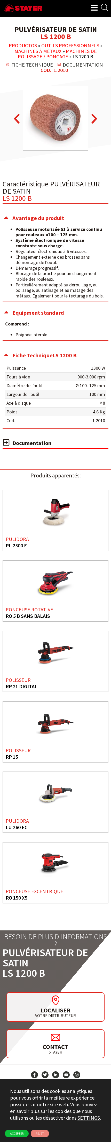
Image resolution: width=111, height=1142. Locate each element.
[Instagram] (76, 1074)
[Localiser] (55, 1000)
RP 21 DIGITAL (21, 686)
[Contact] (55, 1037)
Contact (55, 1047)
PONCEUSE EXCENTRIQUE (34, 891)
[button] (16, 118)
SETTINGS (88, 1117)
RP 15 (12, 757)
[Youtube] (66, 1074)
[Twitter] (45, 1074)
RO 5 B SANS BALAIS (28, 616)
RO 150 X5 (16, 897)
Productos (23, 45)
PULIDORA (17, 539)
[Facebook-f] (34, 1074)
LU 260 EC (17, 827)
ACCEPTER (16, 1133)
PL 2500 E (16, 545)
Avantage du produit (38, 218)
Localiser (55, 1010)
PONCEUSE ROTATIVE (29, 609)
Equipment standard (38, 312)
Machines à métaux (37, 51)
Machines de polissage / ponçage (57, 54)
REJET (40, 1133)
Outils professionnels (70, 45)
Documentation (31, 443)
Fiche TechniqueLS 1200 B (44, 355)
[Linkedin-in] (55, 1074)
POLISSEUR (18, 680)
